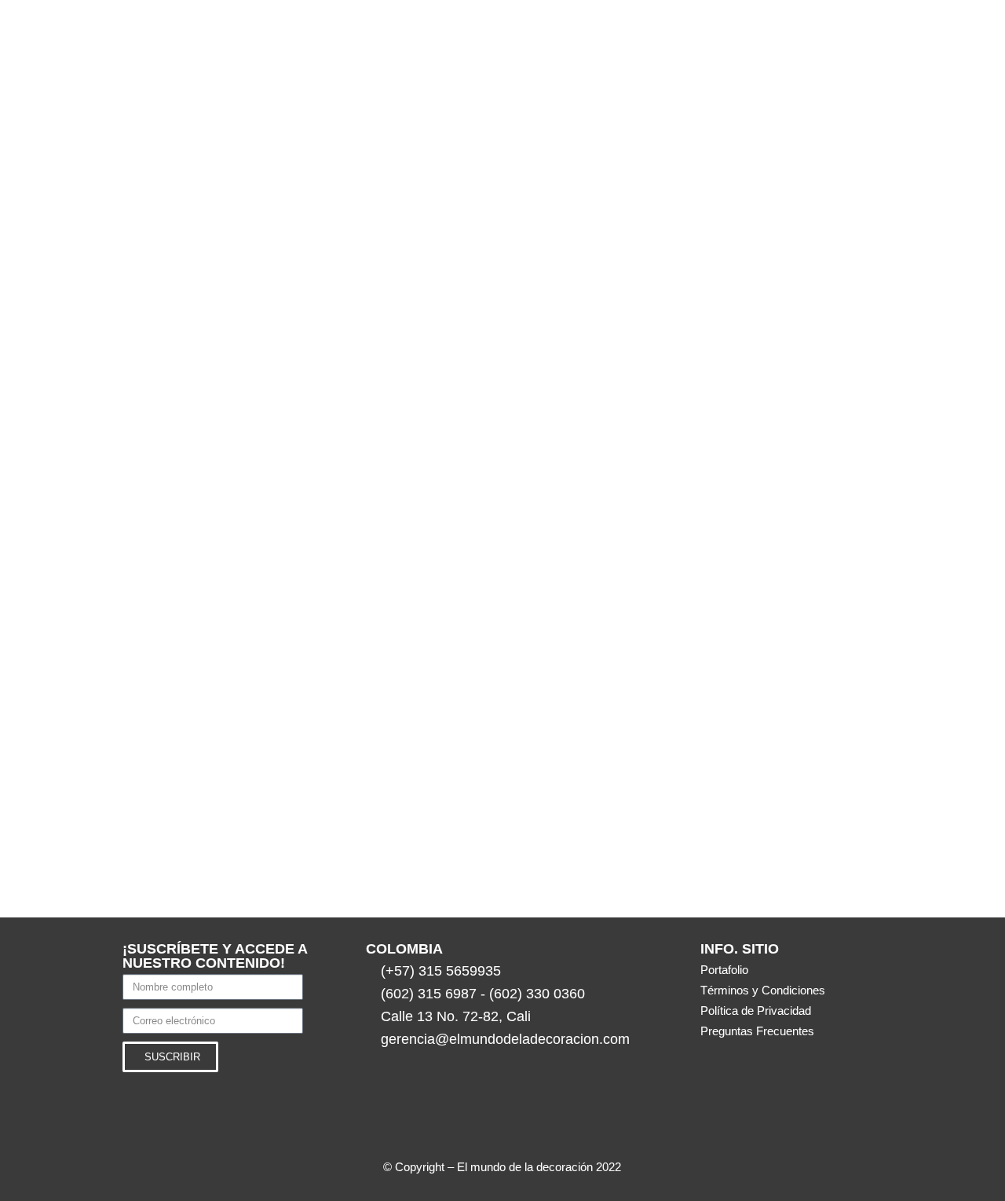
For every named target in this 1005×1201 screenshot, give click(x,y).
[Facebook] (585, 1128)
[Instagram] (420, 1128)
